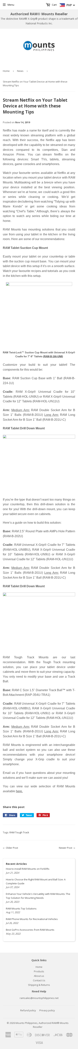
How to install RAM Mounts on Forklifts (27, 868)
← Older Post (10, 847)
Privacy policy (47, 1010)
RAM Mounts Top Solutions (21, 908)
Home (6, 71)
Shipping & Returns (39, 985)
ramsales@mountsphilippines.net (39, 998)
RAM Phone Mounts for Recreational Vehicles (32, 919)
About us (39, 976)
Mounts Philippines (26, 1023)
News (20, 71)
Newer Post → (67, 847)
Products (39, 971)
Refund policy (28, 1010)
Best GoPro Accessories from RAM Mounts (30, 929)
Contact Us (39, 980)
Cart (54, 4)
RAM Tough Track (19, 832)
